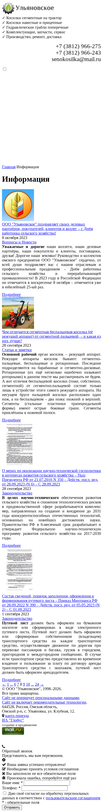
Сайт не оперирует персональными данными (40, 698)
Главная (9, 167)
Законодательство (17, 493)
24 (37, 684)
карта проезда (17, 716)
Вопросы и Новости (19, 242)
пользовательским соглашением (73, 798)
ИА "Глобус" (13, 720)
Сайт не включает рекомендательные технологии (44, 702)
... (11, 684)
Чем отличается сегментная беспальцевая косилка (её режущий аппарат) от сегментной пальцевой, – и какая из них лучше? (51, 336)
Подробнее (11, 294)
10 (28, 684)
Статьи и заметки (17, 350)
